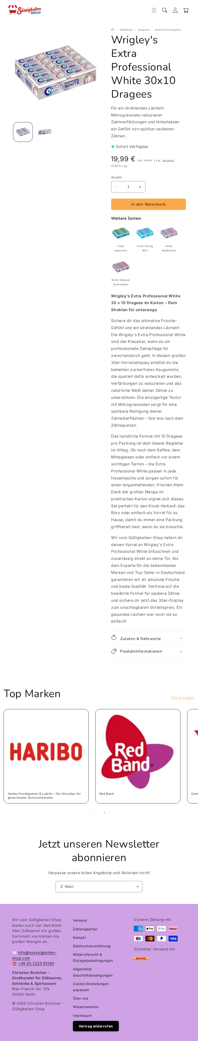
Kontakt (79, 937)
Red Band (106, 794)
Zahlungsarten (85, 929)
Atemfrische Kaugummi (168, 30)
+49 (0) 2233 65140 (36, 963)
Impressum (82, 1015)
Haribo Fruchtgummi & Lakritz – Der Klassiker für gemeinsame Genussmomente (44, 796)
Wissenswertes (86, 1007)
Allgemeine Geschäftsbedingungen (93, 972)
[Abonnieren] (137, 886)
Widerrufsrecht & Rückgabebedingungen (93, 957)
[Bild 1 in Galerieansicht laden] (23, 132)
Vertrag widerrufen (96, 1026)
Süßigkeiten (126, 30)
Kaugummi (144, 30)
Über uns (80, 998)
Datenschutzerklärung (92, 946)
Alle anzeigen (182, 697)
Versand (168, 160)
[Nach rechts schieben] (104, 812)
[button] (154, 10)
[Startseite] (113, 30)
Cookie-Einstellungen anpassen (91, 987)
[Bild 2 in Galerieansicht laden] (44, 132)
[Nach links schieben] (93, 812)
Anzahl (116, 177)
